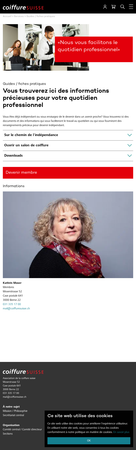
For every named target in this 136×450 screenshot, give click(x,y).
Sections (8, 433)
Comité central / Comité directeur (22, 429)
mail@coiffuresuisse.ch (16, 308)
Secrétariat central (13, 415)
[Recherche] (122, 7)
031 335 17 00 (12, 304)
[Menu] (131, 7)
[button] (105, 7)
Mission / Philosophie (15, 411)
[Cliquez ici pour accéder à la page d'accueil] (23, 7)
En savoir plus (121, 432)
